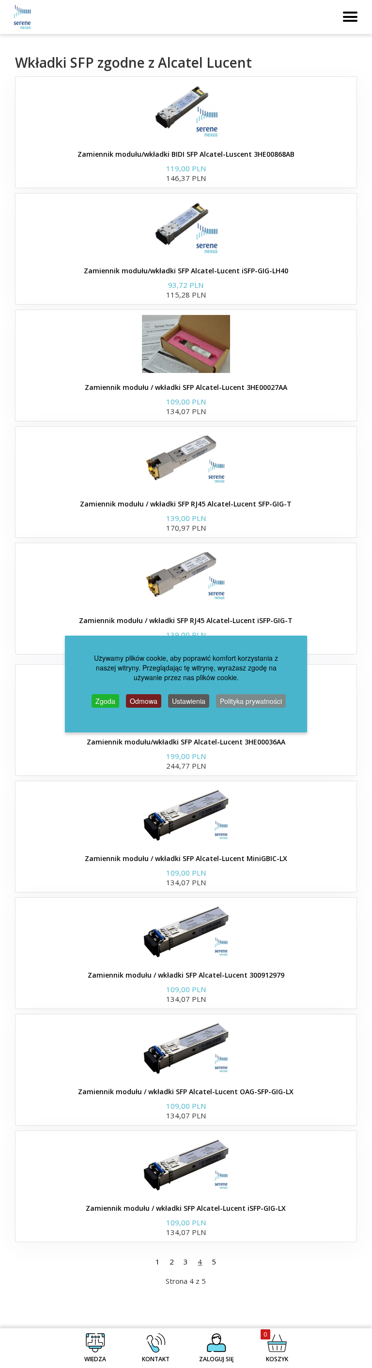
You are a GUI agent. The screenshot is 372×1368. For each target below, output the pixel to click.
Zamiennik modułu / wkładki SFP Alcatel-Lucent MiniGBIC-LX (186, 858)
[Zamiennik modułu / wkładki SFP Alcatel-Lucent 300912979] (186, 932)
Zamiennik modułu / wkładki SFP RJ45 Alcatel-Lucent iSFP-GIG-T (186, 620)
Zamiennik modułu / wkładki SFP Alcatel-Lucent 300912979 (186, 975)
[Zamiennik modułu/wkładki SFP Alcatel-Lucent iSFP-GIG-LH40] (186, 227)
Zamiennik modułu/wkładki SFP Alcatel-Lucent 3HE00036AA (186, 741)
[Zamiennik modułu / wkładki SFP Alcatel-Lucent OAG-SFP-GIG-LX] (186, 1048)
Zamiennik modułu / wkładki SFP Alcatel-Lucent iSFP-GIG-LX (186, 1208)
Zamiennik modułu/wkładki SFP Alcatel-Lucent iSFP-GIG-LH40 (186, 270)
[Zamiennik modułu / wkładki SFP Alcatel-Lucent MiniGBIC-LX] (186, 815)
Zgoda (105, 701)
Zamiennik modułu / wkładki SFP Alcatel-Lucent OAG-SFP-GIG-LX (186, 1091)
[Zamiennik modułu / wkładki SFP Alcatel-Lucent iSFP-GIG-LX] (186, 1165)
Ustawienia (188, 701)
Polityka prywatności (251, 701)
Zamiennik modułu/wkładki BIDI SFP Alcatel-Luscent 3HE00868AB (186, 154)
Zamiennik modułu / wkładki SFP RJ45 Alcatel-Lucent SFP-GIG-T (186, 503)
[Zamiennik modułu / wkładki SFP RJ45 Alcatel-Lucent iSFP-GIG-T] (186, 577)
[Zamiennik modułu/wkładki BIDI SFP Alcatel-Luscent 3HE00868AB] (186, 111)
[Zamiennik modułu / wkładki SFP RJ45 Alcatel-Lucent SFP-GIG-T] (186, 460)
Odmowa (143, 701)
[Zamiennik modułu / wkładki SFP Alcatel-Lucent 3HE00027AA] (186, 344)
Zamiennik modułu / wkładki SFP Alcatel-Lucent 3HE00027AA (186, 387)
